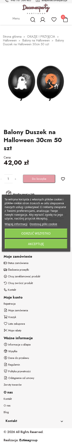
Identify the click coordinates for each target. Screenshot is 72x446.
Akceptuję (36, 244)
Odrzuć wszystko (36, 233)
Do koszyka (39, 179)
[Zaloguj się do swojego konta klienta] (42, 21)
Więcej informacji (16, 224)
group (28, 440)
